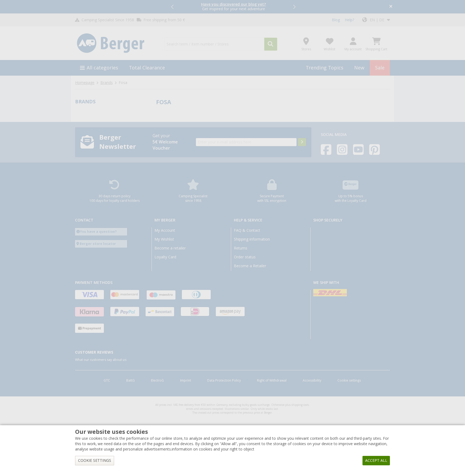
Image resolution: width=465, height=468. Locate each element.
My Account (164, 230)
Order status (245, 257)
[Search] (270, 44)
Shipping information (252, 239)
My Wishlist (164, 239)
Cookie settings (349, 380)
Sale (380, 68)
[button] (173, 6)
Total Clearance (147, 68)
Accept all (376, 460)
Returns (240, 248)
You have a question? (98, 232)
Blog (336, 20)
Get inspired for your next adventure (233, 6)
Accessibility (312, 380)
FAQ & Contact (247, 230)
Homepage (84, 82)
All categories (102, 68)
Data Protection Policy (224, 380)
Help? (349, 20)
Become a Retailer (250, 266)
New (359, 68)
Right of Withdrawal (272, 380)
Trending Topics (324, 68)
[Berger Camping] (116, 43)
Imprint (185, 380)
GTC (107, 380)
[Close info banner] (391, 7)
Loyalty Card (165, 257)
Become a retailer (170, 248)
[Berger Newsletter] (302, 142)
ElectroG (157, 380)
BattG (130, 380)
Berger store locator (98, 244)
